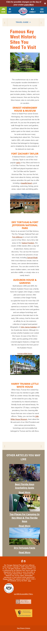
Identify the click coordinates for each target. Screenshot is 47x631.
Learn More (29, 5)
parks (18, 163)
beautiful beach (26, 183)
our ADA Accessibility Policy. (23, 594)
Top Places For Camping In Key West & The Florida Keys (24, 518)
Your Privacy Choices (23, 628)
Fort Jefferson (17, 237)
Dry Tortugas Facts (24, 547)
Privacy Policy (8, 579)
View (29, 581)
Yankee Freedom (27, 243)
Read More (24, 492)
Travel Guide (22, 22)
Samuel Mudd (32, 258)
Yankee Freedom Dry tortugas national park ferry (24, 11)
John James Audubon (29, 327)
